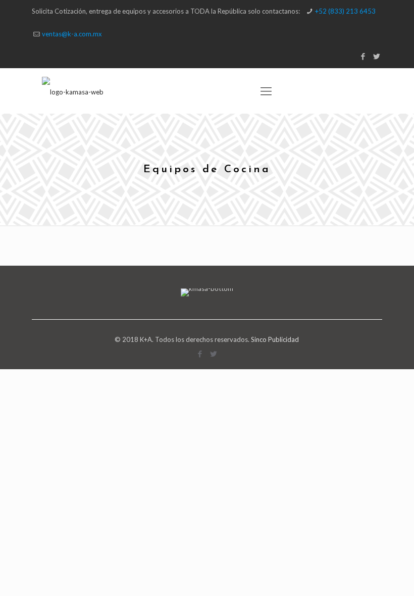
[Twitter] (377, 56)
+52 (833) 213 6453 (345, 11)
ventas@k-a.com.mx (72, 34)
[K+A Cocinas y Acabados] (73, 91)
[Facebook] (363, 56)
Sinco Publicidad (275, 339)
